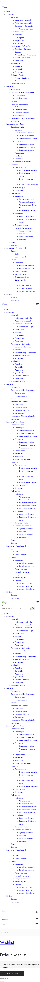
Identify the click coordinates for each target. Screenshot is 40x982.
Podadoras (19, 213)
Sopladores (19, 159)
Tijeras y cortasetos (26, 231)
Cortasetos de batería (27, 147)
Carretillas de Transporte (24, 26)
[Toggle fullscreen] (5, 978)
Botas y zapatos (20, 280)
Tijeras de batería (21, 225)
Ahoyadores (19, 32)
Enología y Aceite (17, 75)
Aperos (22, 37)
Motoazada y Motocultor (24, 20)
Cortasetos (19, 141)
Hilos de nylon (20, 187)
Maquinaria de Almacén (19, 104)
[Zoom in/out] (7, 978)
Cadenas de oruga (26, 29)
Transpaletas (19, 115)
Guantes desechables (27, 291)
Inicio (8, 11)
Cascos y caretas (21, 257)
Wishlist (7, 942)
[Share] (3, 978)
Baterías (14, 245)
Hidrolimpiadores (21, 98)
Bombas (18, 52)
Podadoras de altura (26, 216)
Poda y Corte (15, 193)
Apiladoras (19, 107)
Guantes (18, 283)
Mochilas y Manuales (22, 58)
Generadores (15, 89)
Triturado (14, 242)
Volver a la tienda (11, 974)
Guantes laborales (25, 286)
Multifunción (19, 156)
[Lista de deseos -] (36, 919)
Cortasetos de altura (26, 144)
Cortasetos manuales (26, 150)
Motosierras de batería (27, 208)
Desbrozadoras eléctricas (28, 185)
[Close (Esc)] (1, 978)
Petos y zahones (21, 271)
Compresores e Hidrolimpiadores (23, 92)
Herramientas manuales (23, 228)
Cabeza (13, 251)
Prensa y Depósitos (22, 78)
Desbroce (14, 164)
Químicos (14, 297)
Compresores (20, 95)
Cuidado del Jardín (17, 127)
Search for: (6, 608)
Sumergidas (19, 69)
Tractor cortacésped (26, 135)
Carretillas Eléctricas (22, 112)
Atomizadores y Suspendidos (25, 55)
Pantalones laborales (26, 265)
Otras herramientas (26, 236)
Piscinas (9, 294)
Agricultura (10, 14)
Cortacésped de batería (28, 138)
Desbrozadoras (20, 167)
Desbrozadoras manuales (28, 170)
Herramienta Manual (18, 84)
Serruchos (22, 234)
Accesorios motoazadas (23, 23)
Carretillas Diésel (21, 109)
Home (1, 933)
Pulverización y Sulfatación (20, 46)
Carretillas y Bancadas (23, 49)
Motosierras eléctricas (27, 210)
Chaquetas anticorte (22, 277)
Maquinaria (14, 17)
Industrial (9, 86)
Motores (14, 101)
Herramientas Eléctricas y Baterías (23, 118)
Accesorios (19, 43)
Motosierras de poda (26, 199)
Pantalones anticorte (26, 268)
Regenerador (20, 153)
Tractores (18, 34)
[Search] (33, 608)
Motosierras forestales (27, 202)
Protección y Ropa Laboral (16, 248)
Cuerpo (13, 260)
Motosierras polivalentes (28, 205)
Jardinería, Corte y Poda (15, 124)
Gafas (17, 254)
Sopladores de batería (23, 161)
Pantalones (19, 262)
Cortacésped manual (26, 133)
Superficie (18, 66)
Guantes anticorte (25, 288)
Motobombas (15, 63)
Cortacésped (19, 130)
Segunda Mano (20, 40)
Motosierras (19, 196)
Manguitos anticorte (22, 274)
